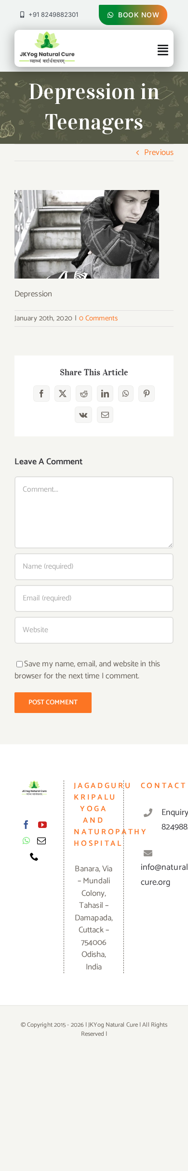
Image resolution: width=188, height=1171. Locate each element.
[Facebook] (26, 824)
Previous (159, 152)
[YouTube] (42, 824)
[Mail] (41, 840)
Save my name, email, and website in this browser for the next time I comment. (87, 670)
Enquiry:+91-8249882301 (163, 820)
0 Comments (98, 318)
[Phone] (34, 856)
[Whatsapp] (26, 840)
